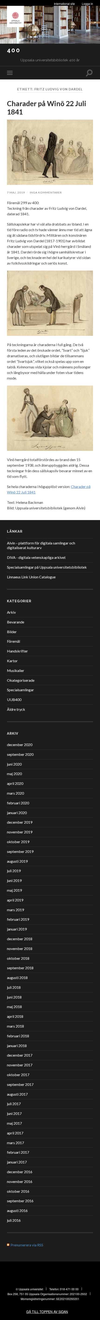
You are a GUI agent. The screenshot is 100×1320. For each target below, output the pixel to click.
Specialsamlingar (20, 690)
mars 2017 (15, 1142)
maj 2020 (14, 773)
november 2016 (19, 1181)
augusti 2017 (17, 1094)
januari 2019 (17, 929)
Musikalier (15, 670)
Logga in (87, 4)
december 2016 (19, 1171)
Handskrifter (17, 651)
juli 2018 (14, 987)
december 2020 (19, 744)
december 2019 (19, 822)
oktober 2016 (18, 1191)
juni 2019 (14, 880)
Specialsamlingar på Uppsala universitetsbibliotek (47, 567)
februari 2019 (18, 919)
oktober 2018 (18, 958)
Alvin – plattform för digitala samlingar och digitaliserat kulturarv (41, 545)
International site (64, 4)
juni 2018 (14, 997)
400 (14, 50)
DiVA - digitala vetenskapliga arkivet (36, 557)
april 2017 (15, 1133)
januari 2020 (17, 812)
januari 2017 (17, 1162)
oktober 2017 (18, 1074)
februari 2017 (18, 1152)
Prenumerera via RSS (26, 1245)
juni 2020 (14, 764)
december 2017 (19, 1055)
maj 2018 (14, 1006)
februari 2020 (18, 803)
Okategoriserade (20, 680)
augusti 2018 (17, 977)
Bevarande (15, 622)
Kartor (12, 660)
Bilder (12, 631)
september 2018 (20, 968)
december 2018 (19, 939)
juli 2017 (14, 1103)
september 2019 (20, 851)
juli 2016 (14, 1220)
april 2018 (15, 1016)
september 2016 (20, 1201)
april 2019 (15, 900)
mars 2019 (15, 909)
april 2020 (15, 783)
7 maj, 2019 (16, 192)
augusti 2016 (17, 1210)
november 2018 (19, 948)
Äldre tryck (16, 709)
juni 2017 (14, 1113)
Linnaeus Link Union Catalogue (31, 577)
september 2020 (20, 754)
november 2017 (19, 1065)
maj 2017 (14, 1123)
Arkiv (11, 612)
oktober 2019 (18, 841)
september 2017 (20, 1084)
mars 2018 (15, 1026)
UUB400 (14, 699)
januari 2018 (17, 1045)
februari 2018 (18, 1036)
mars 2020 (15, 793)
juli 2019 (14, 870)
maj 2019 (14, 890)
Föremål (13, 641)
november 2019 (19, 832)
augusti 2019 (17, 861)
